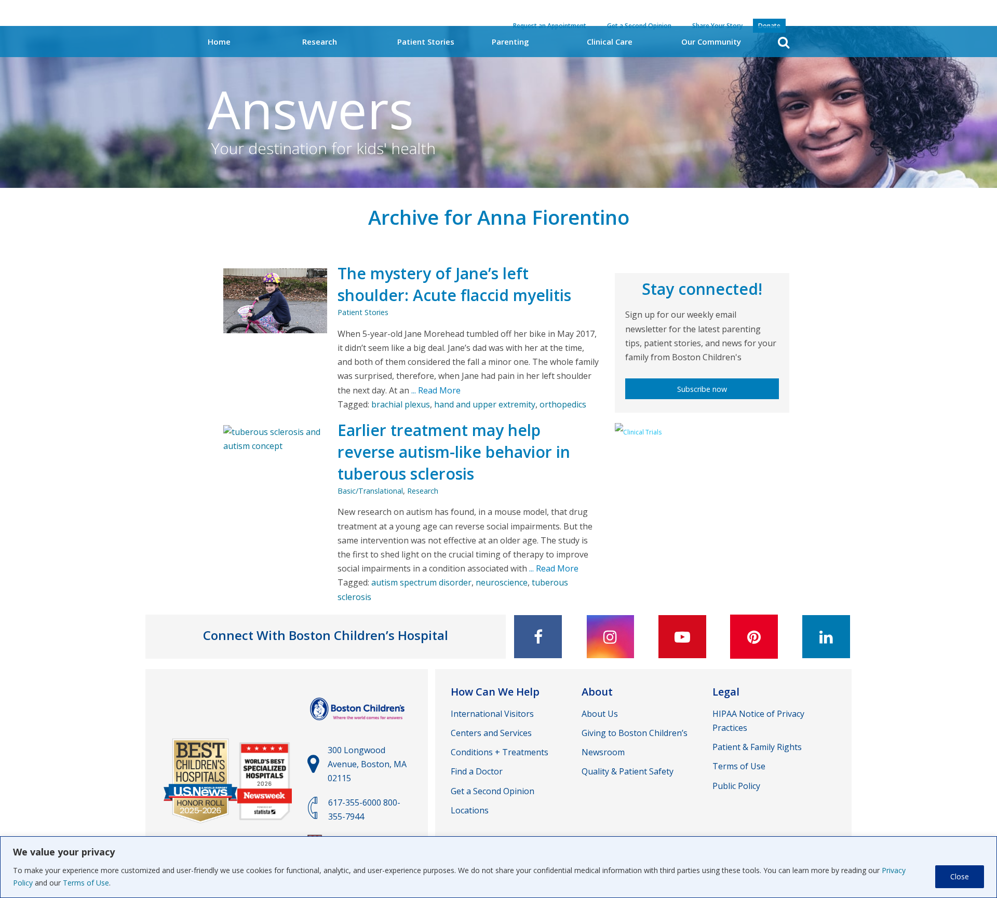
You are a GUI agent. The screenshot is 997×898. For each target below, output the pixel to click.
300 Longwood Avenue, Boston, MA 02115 (367, 764)
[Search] (783, 42)
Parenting (510, 41)
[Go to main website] (358, 725)
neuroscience (502, 582)
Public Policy (736, 786)
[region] (498, 867)
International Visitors (492, 713)
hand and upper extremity (484, 404)
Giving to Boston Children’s (635, 733)
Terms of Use (86, 883)
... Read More (435, 390)
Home (219, 41)
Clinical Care (609, 41)
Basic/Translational (370, 491)
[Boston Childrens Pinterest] (754, 637)
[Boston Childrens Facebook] (538, 636)
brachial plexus (400, 404)
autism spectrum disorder (421, 582)
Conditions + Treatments (499, 752)
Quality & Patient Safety (627, 771)
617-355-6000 (354, 802)
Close (959, 876)
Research (319, 41)
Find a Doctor (477, 771)
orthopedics (563, 404)
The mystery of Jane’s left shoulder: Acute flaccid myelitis (454, 284)
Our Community (711, 41)
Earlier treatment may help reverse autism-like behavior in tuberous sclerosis (454, 451)
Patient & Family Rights (757, 747)
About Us (600, 713)
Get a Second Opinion (492, 791)
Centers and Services (491, 733)
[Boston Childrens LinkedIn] (826, 636)
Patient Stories (425, 41)
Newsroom (603, 752)
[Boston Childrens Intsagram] (610, 636)
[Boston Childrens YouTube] (682, 636)
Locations (470, 810)
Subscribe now (702, 389)
